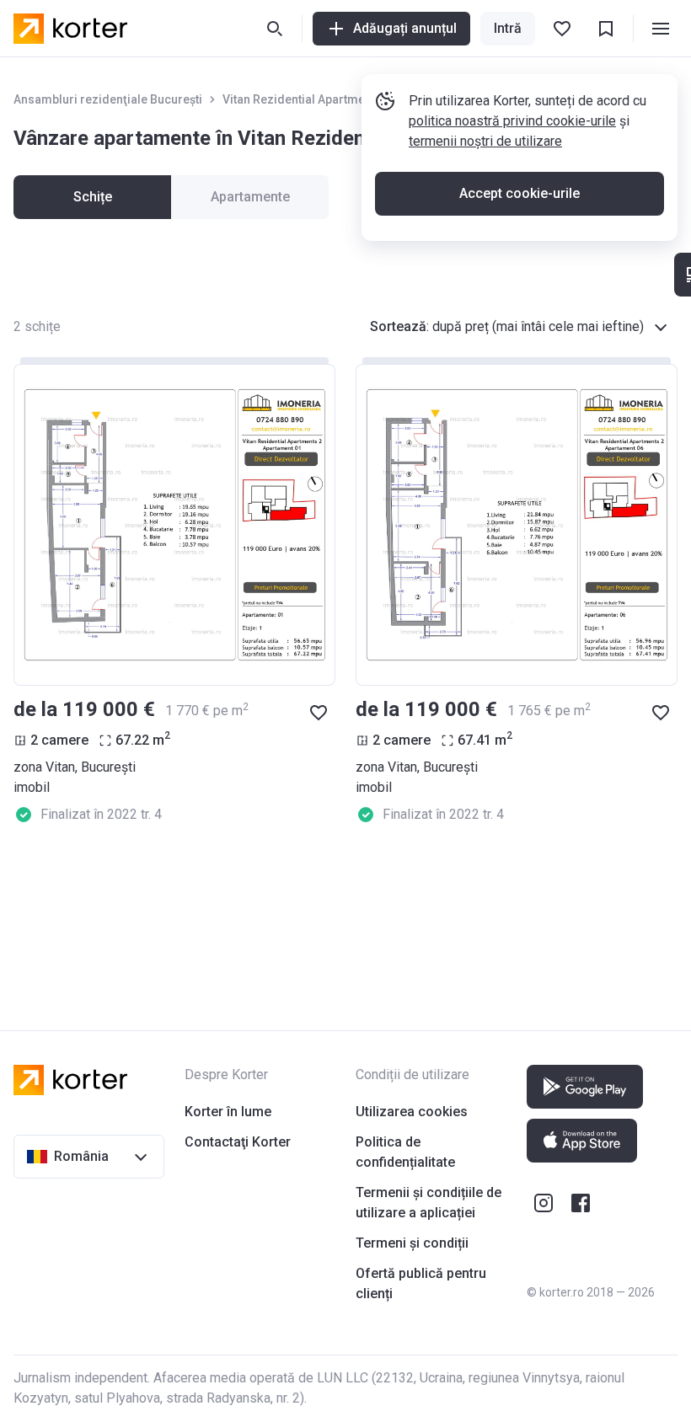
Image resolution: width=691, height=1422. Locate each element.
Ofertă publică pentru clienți (421, 1283)
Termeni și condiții (412, 1243)
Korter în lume (228, 1112)
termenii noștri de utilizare (485, 141)
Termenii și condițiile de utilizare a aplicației (428, 1202)
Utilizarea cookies (412, 1112)
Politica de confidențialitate (405, 1152)
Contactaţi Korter (238, 1142)
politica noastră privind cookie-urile (512, 121)
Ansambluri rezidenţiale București (107, 99)
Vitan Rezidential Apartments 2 (306, 99)
